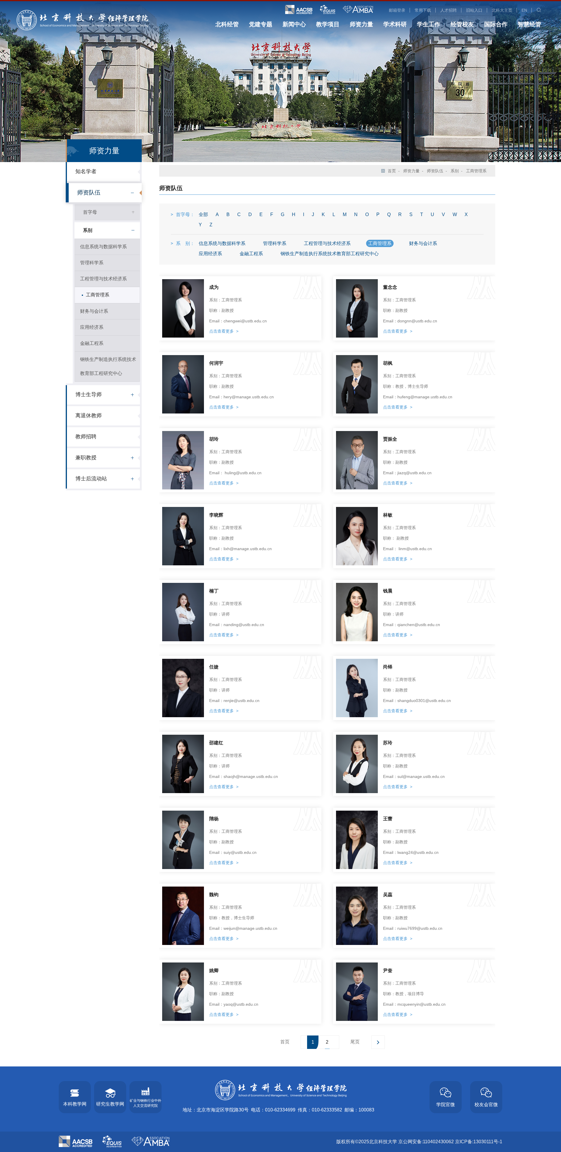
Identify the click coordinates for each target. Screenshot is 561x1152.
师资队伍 (89, 192)
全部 (203, 214)
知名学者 (85, 171)
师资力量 (361, 24)
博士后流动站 (91, 479)
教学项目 (328, 24)
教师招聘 (85, 436)
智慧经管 (529, 24)
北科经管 (227, 24)
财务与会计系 (94, 311)
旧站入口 (474, 10)
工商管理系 (97, 294)
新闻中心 (294, 24)
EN (524, 10)
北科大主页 (502, 10)
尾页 (355, 1041)
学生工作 (428, 24)
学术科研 (395, 24)
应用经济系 (91, 327)
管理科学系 (91, 262)
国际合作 (496, 24)
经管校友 (462, 24)
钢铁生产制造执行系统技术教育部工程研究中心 (108, 366)
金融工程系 (91, 343)
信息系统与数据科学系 (103, 246)
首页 (392, 170)
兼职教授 (85, 458)
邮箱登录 (397, 10)
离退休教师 (88, 415)
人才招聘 (448, 10)
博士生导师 (88, 394)
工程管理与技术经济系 (103, 278)
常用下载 (423, 10)
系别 (87, 230)
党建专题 (260, 24)
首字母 (90, 212)
